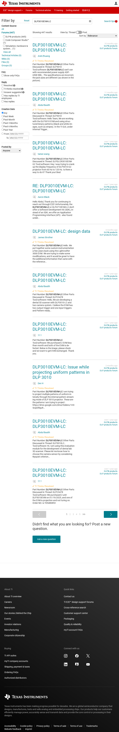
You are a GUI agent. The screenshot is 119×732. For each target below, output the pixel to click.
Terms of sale (59, 726)
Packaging (69, 618)
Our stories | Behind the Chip (17, 613)
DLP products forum (108, 48)
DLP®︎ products (110, 46)
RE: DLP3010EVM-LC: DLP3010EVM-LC (53, 188)
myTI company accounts (16, 661)
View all (7, 52)
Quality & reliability (73, 624)
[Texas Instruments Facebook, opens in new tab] (77, 657)
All (3, 29)
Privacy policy (43, 726)
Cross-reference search (75, 607)
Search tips (109, 21)
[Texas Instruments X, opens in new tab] (88, 657)
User (115, 3)
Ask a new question (46, 539)
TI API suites (10, 655)
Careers (8, 602)
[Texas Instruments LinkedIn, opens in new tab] (66, 665)
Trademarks (92, 726)
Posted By (6, 147)
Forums (29, 10)
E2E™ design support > (13, 10)
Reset (26, 20)
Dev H (40, 383)
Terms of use (76, 726)
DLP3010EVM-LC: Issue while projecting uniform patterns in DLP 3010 (61, 372)
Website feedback (12, 729)
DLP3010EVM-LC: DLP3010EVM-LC (50, 47)
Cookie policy (26, 726)
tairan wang (43, 154)
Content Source (9, 26)
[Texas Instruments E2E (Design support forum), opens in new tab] (77, 665)
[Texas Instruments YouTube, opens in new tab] (88, 665)
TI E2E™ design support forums (79, 602)
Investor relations (12, 624)
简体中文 (86, 10)
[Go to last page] (84, 514)
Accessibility (10, 726)
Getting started (72, 10)
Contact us (69, 596)
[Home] (23, 3)
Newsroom (9, 607)
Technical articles (43, 10)
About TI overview (13, 596)
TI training (58, 10)
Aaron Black (43, 197)
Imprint (28, 729)
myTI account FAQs (73, 630)
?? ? (40, 335)
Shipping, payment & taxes (17, 666)
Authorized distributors (15, 678)
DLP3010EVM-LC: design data (61, 231)
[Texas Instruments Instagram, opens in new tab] (66, 657)
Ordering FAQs (11, 672)
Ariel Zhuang (44, 56)
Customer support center (76, 613)
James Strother (45, 237)
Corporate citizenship (14, 635)
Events (7, 618)
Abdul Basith (44, 105)
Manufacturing (11, 630)
